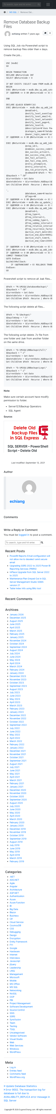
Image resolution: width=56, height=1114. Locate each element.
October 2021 (17, 757)
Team (12, 1023)
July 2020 (15, 806)
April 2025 (15, 627)
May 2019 (15, 851)
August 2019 (16, 842)
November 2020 (18, 793)
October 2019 (17, 835)
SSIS (12, 1013)
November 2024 (18, 640)
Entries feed (16, 1070)
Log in (13, 1067)
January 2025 (17, 637)
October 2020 (17, 796)
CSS (12, 928)
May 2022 (15, 734)
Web (12, 1042)
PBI (11, 1000)
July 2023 (15, 692)
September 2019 (18, 838)
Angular (13, 886)
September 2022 (18, 725)
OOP (12, 997)
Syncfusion (15, 1019)
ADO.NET (14, 880)
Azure (13, 899)
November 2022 (18, 718)
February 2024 (17, 669)
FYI (11, 945)
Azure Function (17, 902)
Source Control (17, 1010)
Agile (12, 883)
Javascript (15, 961)
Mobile (13, 980)
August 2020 (16, 803)
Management (16, 974)
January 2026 (17, 614)
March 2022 (16, 741)
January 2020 (17, 825)
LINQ (12, 971)
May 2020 (15, 812)
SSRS (12, 1016)
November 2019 (18, 832)
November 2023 (18, 679)
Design (13, 935)
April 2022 (15, 738)
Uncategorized (17, 1032)
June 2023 (15, 695)
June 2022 (15, 731)
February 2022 (17, 744)
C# (11, 919)
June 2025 (15, 624)
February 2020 (17, 822)
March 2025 (16, 630)
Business (14, 915)
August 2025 (16, 621)
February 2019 (17, 861)
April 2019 (15, 855)
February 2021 (17, 783)
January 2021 (16, 786)
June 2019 (15, 848)
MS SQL (14, 987)
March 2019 (16, 858)
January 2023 (17, 712)
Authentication (17, 896)
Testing (13, 1026)
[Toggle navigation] (48, 5)
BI (11, 906)
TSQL (12, 1029)
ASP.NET (14, 893)
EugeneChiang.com (27, 1110)
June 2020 (15, 809)
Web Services (16, 1045)
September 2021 (18, 760)
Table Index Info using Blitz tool (25, 588)
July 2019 (14, 845)
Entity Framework (18, 941)
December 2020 (18, 790)
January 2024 (17, 673)
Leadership (15, 967)
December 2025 (18, 617)
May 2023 (15, 699)
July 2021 (14, 767)
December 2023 (18, 676)
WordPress (15, 1052)
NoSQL (13, 993)
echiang (16, 33)
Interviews (15, 958)
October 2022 (17, 721)
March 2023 (16, 705)
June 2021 (15, 770)
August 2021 (16, 764)
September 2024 (18, 647)
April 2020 (15, 816)
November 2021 (18, 754)
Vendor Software (18, 1035)
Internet (13, 954)
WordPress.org (17, 1077)
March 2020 (16, 819)
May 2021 (15, 773)
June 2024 (15, 656)
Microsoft (14, 977)
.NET (12, 876)
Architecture (16, 889)
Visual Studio (16, 1039)
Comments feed (18, 1074)
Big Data (14, 909)
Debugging (15, 932)
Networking (15, 990)
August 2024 (16, 650)
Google (13, 948)
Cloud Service (16, 922)
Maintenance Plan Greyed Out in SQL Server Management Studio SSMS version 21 (28, 581)
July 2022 (15, 728)
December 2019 (18, 829)
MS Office (15, 984)
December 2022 (18, 715)
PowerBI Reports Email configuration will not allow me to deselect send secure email (30, 559)
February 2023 (17, 708)
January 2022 (17, 747)
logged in (24, 534)
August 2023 (16, 689)
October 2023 (17, 682)
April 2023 (15, 702)
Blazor (13, 912)
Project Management (20, 1003)
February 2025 (17, 634)
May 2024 (15, 660)
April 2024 (15, 663)
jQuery (13, 964)
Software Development (21, 1006)
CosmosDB (15, 925)
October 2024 (17, 643)
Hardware (15, 951)
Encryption (15, 938)
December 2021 (18, 751)
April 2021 (15, 777)
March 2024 (16, 666)
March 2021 (16, 780)
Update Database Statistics (21, 1086)
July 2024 (15, 653)
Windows (14, 1049)
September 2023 (18, 686)
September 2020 (18, 799)
